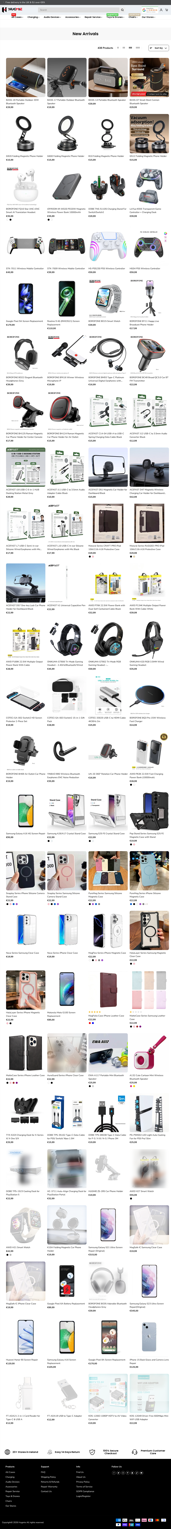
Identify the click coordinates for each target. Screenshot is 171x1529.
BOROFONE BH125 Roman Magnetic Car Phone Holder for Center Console (24, 435)
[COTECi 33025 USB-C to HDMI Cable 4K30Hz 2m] (108, 695)
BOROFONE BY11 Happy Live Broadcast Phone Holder (144, 323)
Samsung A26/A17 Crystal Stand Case (66, 833)
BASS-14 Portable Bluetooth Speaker (107, 100)
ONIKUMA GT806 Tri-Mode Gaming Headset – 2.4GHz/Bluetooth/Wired (65, 663)
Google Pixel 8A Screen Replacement (106, 1359)
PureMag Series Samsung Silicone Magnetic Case (105, 895)
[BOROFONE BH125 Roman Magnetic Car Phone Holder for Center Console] (25, 411)
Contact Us (46, 1491)
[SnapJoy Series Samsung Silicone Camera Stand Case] (67, 870)
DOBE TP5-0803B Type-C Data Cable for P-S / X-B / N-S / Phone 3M (107, 1137)
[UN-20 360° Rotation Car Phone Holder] (108, 751)
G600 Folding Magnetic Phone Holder (65, 156)
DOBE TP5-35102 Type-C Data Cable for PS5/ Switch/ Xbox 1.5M (66, 1137)
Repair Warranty (49, 1486)
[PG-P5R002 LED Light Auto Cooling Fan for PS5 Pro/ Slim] (149, 1112)
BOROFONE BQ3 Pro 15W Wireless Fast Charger (148, 719)
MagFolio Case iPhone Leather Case (106, 1015)
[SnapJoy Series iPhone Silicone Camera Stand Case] (25, 870)
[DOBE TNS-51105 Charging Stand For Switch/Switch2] (108, 186)
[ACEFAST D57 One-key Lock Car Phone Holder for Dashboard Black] (25, 582)
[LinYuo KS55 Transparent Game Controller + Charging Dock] (149, 186)
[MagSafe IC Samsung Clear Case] (149, 1224)
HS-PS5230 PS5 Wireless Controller (106, 268)
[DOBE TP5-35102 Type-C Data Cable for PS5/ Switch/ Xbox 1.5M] (67, 1112)
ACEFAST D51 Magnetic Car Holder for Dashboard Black (107, 491)
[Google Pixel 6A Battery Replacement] (67, 1281)
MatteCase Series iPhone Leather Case (25, 1075)
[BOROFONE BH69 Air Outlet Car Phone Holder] (25, 751)
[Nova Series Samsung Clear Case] (25, 930)
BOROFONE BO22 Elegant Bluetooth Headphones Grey (24, 379)
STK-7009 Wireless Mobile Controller (66, 268)
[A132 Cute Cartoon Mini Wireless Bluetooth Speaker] (149, 1052)
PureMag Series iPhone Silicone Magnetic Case (145, 895)
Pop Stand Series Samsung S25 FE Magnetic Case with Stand (147, 835)
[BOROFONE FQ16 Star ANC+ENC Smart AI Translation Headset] (25, 186)
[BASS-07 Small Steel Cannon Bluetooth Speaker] (149, 77)
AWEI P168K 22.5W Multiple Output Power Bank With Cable (24, 663)
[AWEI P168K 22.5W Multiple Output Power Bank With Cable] (25, 639)
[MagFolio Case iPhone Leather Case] (108, 990)
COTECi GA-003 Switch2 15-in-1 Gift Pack (66, 719)
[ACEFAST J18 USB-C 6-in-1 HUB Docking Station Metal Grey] (25, 467)
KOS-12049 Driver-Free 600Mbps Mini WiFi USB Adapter (149, 1417)
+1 (146, 904)
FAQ (43, 1472)
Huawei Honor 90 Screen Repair (22, 1359)
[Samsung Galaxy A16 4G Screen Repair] (25, 811)
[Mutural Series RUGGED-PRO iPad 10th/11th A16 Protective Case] (149, 523)
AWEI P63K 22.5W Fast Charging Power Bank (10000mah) (146, 775)
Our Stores (148, 17)
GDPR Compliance (85, 1491)
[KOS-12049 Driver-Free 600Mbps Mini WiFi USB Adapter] (149, 1393)
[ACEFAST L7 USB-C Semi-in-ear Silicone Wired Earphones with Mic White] (25, 523)
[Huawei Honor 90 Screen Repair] (25, 1337)
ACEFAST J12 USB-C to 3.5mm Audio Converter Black (148, 435)
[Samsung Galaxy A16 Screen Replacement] (67, 1337)
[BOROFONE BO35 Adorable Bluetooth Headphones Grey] (108, 1281)
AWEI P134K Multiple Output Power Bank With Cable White (148, 607)
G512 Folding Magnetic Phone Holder (148, 156)
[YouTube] (141, 1473)
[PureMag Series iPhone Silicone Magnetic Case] (149, 870)
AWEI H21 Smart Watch (18, 1247)
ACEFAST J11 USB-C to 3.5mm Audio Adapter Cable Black (66, 491)
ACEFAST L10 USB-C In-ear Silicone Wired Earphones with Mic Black (65, 547)
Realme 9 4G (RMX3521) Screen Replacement (63, 323)
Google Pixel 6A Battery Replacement (66, 1303)
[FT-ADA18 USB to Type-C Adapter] (67, 1393)
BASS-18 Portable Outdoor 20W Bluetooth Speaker (22, 102)
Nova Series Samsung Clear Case (22, 952)
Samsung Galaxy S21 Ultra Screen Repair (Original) (105, 1249)
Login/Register (83, 1496)
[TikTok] (137, 1473)
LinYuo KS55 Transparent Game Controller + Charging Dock (145, 210)
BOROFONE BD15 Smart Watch (104, 321)
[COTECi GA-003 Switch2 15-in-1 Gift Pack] (67, 695)
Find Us (80, 1472)
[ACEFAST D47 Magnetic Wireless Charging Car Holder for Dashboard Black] (149, 467)
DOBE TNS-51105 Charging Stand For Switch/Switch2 (107, 210)
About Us (81, 1477)
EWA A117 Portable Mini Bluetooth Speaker (106, 1077)
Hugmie (22, 1522)
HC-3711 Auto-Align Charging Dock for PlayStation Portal (66, 1193)
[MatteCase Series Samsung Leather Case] (149, 990)
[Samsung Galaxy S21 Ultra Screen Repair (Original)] (108, 1224)
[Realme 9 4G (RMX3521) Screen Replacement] (67, 298)
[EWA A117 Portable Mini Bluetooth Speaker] (108, 1052)
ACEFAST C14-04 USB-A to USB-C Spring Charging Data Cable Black (106, 435)
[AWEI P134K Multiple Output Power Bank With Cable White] (149, 582)
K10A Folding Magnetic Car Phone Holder (64, 1249)
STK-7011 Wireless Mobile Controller (25, 268)
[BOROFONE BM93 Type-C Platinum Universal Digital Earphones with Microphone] (108, 354)
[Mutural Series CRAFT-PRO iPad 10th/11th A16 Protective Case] (108, 523)
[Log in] (161, 10)
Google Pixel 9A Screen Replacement (24, 321)
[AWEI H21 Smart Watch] (25, 1224)
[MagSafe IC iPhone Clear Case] (25, 1281)
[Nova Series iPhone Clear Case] (67, 930)
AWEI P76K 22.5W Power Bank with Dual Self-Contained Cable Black (106, 607)
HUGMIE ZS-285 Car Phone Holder (105, 1191)
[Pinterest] (127, 1473)
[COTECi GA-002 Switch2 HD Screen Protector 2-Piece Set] (25, 695)
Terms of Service (84, 1486)
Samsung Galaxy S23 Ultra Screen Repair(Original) (147, 1305)
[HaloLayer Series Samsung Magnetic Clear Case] (149, 930)
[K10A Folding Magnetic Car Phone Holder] (67, 1224)
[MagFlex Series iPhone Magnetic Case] (108, 930)
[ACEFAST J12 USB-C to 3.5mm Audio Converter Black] (149, 411)
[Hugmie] (12, 10)
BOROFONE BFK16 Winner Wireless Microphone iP (65, 379)
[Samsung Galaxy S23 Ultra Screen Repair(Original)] (149, 1281)
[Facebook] (114, 1473)
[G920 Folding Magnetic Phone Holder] (25, 133)
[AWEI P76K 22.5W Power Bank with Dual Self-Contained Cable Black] (108, 582)
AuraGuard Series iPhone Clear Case (65, 1075)
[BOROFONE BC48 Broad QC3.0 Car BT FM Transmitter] (149, 354)
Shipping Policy (48, 1477)
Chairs (134, 17)
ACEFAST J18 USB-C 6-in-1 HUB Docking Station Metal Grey (22, 491)
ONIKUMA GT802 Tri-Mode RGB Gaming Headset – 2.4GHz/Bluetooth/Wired (104, 663)
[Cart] (166, 10)
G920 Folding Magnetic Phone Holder (24, 156)
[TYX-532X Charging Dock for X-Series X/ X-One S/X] (25, 1112)
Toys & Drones (115, 17)
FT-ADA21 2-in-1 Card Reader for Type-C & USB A (23, 1417)
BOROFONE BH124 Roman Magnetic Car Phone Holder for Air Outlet (65, 435)
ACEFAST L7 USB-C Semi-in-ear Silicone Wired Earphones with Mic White (23, 547)
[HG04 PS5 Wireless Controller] (149, 246)
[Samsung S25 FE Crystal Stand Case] (108, 811)
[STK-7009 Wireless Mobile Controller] (67, 246)
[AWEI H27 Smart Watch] (149, 1168)
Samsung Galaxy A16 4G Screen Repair (25, 833)
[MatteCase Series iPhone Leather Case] (25, 1052)
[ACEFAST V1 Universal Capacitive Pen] (67, 582)
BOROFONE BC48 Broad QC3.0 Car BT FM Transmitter (149, 379)
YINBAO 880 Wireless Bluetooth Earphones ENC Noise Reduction (63, 775)
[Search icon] (122, 10)
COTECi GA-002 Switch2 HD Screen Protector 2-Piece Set (24, 719)
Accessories (72, 17)
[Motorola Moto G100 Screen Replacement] (67, 990)
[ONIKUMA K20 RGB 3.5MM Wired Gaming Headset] (149, 639)
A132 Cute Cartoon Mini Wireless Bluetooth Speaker (146, 1077)
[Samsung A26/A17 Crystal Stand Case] (67, 811)
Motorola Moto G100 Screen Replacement (61, 1014)
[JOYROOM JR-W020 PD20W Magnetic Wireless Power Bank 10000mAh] (67, 186)
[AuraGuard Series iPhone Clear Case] (67, 1052)
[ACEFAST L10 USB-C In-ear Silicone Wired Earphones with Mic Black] (67, 523)
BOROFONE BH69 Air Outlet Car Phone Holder (25, 775)
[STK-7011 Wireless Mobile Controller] (25, 246)
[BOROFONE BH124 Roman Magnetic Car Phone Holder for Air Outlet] (67, 411)
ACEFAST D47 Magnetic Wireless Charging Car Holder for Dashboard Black (147, 491)
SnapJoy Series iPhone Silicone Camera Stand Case (25, 895)
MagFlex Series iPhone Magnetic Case (107, 952)
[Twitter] (118, 1473)
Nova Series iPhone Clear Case (62, 952)
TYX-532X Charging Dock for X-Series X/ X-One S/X (24, 1137)
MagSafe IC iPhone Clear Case (21, 1303)
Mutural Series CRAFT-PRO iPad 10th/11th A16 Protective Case (104, 547)
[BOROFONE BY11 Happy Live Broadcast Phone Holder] (149, 298)
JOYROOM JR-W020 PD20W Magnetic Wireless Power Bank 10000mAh (66, 210)
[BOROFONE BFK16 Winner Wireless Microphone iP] (67, 354)
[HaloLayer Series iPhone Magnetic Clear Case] (25, 990)
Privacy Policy (83, 1481)
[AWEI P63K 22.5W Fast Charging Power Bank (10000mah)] (149, 751)
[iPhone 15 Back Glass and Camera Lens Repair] (149, 1337)
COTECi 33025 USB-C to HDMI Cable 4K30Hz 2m (107, 719)
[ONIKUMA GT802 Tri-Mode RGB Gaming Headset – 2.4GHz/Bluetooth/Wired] (108, 639)
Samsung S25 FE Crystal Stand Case (106, 833)
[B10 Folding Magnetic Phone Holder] (108, 133)
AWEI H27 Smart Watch (142, 1191)
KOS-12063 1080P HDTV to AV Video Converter (107, 1417)
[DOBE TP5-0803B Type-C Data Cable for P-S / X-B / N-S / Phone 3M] (108, 1112)
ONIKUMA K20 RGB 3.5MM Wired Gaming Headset (147, 663)
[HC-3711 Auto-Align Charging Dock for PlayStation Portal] (67, 1168)
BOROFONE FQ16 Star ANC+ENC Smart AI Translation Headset (23, 210)
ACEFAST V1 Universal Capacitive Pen (66, 605)
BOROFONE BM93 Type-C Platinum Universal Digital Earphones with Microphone (106, 379)
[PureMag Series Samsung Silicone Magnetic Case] (108, 870)
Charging (32, 17)
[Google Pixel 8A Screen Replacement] (108, 1337)
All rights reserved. (35, 1522)
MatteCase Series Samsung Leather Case (147, 1017)
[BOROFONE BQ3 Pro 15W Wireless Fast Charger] (149, 695)
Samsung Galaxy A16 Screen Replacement (61, 1361)
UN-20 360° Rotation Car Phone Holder (108, 773)
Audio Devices (52, 17)
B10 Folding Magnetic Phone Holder (106, 156)
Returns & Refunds (50, 1481)
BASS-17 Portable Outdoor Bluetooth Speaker (66, 102)
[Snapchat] (132, 1473)
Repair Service (93, 17)
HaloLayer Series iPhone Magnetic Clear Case (23, 1014)
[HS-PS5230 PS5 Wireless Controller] (108, 246)
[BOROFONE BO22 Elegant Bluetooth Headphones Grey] (25, 354)
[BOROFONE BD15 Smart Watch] (108, 298)
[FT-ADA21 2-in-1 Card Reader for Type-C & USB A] (25, 1393)
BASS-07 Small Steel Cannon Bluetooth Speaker (144, 102)
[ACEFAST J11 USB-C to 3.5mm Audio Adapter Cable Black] (67, 467)
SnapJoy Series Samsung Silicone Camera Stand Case (63, 895)
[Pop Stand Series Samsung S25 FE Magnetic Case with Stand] (149, 811)
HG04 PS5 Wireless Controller (145, 268)
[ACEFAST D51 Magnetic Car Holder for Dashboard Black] (108, 467)
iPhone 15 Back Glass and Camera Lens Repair (149, 1361)
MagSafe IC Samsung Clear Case (146, 1247)
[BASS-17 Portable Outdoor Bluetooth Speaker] (67, 77)
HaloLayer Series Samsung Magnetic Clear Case (148, 954)
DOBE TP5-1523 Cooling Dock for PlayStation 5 (22, 1193)
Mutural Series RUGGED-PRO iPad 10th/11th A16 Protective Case (147, 547)
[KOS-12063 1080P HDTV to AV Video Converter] (108, 1393)
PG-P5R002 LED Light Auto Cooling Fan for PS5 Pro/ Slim (147, 1137)
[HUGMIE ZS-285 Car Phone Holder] (108, 1168)
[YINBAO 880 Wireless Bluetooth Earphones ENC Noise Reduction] (67, 751)
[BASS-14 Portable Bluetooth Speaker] (108, 77)
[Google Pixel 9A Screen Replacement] (25, 298)
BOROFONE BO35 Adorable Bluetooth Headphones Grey (107, 1305)
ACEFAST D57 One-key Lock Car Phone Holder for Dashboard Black (25, 607)
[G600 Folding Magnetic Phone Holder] (67, 133)
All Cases (16, 17)
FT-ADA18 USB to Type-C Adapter (64, 1415)
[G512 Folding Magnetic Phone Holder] (149, 133)
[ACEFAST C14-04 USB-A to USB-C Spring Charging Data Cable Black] (108, 411)
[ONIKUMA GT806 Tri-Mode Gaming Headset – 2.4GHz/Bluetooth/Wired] (67, 639)
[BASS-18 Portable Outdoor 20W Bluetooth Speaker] (25, 77)
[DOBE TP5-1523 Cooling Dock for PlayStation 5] (25, 1168)
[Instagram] (123, 1473)
